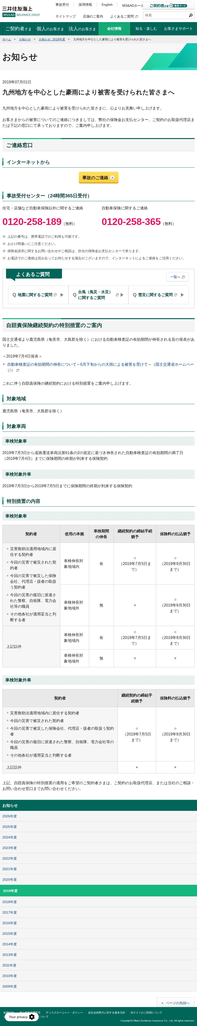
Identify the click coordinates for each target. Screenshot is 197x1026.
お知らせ (25, 39)
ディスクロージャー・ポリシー (64, 1012)
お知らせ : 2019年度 (52, 39)
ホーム (6, 39)
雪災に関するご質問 (153, 294)
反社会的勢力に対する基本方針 (106, 1012)
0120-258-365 (131, 221)
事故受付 (62, 4)
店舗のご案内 (93, 16)
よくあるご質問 (122, 16)
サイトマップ (65, 16)
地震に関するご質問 (32, 294)
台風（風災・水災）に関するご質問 (93, 295)
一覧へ (175, 277)
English (107, 4)
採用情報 (85, 4)
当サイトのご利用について (146, 1012)
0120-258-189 (32, 221)
